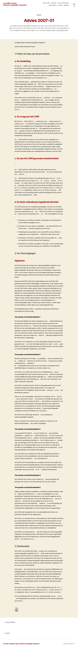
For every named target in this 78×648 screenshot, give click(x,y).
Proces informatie (63, 3)
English (7, 633)
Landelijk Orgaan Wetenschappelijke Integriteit (14, 4)
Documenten (53, 5)
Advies (39, 15)
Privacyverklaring (10, 622)
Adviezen (53, 3)
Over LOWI (46, 3)
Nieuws (66, 5)
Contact (60, 5)
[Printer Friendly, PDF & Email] (16, 609)
